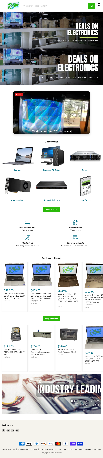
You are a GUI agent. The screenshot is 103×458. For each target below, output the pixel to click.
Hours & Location (76, 449)
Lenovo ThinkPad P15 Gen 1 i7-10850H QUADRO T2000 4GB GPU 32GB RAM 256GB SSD (68, 299)
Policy (35, 449)
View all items (51, 209)
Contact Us (63, 449)
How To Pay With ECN (48, 449)
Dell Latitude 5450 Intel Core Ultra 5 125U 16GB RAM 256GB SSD (14, 296)
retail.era (7, 301)
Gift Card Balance (8, 449)
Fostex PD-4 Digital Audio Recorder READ (67, 350)
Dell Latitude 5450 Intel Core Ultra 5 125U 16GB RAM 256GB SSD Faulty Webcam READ (41, 297)
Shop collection (51, 318)
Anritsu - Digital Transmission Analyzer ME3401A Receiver (40, 352)
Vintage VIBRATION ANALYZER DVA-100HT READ (14, 352)
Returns (88, 449)
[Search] (91, 6)
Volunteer (97, 449)
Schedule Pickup (24, 449)
